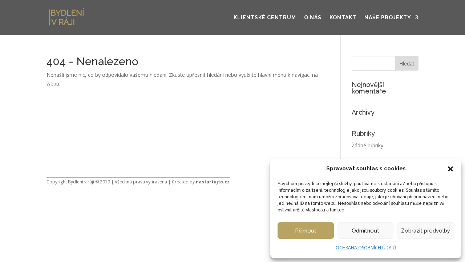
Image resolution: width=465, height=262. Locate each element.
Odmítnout (365, 230)
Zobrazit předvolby (425, 230)
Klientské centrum (265, 17)
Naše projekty (387, 17)
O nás (313, 17)
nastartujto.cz (213, 182)
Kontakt (342, 17)
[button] (450, 168)
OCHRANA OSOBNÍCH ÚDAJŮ (366, 248)
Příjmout (305, 230)
